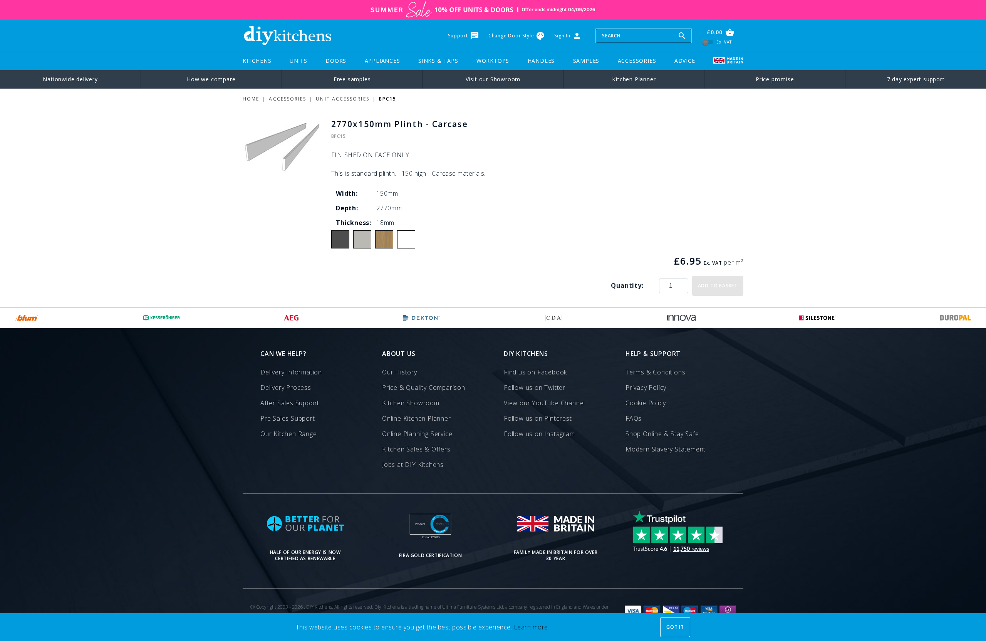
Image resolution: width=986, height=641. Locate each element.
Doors (335, 60)
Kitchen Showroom (410, 403)
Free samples (352, 79)
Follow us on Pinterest (538, 418)
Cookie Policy (645, 403)
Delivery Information (291, 372)
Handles (541, 60)
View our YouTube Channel (544, 403)
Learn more (531, 627)
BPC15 (387, 99)
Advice (684, 60)
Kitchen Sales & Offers (416, 449)
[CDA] (553, 318)
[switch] (708, 42)
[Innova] (681, 318)
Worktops (492, 60)
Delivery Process (285, 387)
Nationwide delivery (70, 79)
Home (251, 99)
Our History (399, 372)
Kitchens (257, 60)
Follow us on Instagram (539, 434)
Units (298, 60)
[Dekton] (421, 318)
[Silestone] (817, 318)
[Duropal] (955, 318)
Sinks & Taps (438, 60)
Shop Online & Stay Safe (662, 434)
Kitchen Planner (634, 79)
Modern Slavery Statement (665, 449)
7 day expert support (916, 79)
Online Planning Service (417, 434)
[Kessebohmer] (161, 318)
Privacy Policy (645, 387)
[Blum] (26, 318)
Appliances (382, 60)
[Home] (287, 35)
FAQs (633, 418)
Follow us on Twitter (534, 387)
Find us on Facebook (535, 372)
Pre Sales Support (287, 418)
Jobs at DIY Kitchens (413, 464)
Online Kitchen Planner (416, 418)
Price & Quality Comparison (423, 387)
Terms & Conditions (655, 372)
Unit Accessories (342, 99)
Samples (586, 60)
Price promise (775, 79)
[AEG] (291, 318)
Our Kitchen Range (288, 434)
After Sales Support (289, 403)
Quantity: (627, 285)
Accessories (637, 60)
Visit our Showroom (493, 79)
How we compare (211, 79)
